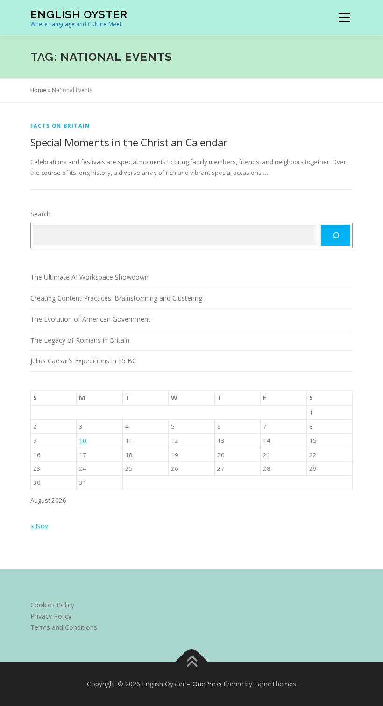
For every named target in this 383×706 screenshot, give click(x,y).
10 (82, 440)
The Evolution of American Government (90, 319)
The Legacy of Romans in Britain (79, 340)
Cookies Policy (52, 604)
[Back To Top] (191, 662)
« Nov (39, 525)
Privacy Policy (50, 616)
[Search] (335, 235)
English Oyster (79, 14)
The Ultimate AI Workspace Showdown (89, 277)
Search (40, 213)
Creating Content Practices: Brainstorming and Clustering (116, 298)
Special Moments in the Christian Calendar (128, 142)
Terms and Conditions (63, 627)
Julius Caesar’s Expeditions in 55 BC (83, 360)
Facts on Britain (60, 125)
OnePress (207, 683)
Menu (344, 17)
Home (38, 90)
